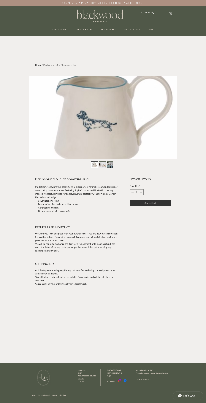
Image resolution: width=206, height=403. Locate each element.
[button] (170, 13)
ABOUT (80, 376)
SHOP (80, 373)
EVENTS (81, 378)
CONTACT (81, 381)
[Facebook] (125, 381)
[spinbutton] (136, 192)
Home (38, 65)
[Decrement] (132, 192)
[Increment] (141, 192)
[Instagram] (120, 381)
